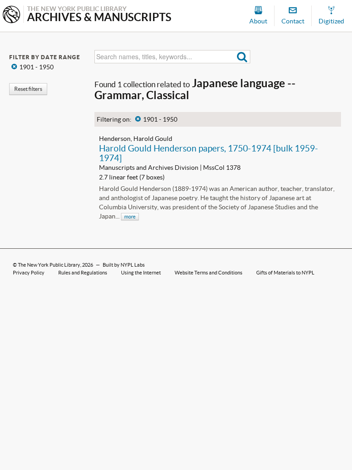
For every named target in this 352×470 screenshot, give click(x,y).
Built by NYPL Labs (124, 265)
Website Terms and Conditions (208, 272)
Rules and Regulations (82, 272)
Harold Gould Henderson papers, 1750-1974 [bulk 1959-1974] (208, 153)
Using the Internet (141, 272)
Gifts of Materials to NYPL (285, 272)
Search (242, 56)
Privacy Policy (28, 272)
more (130, 216)
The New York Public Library (49, 265)
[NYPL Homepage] (11, 15)
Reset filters (28, 89)
